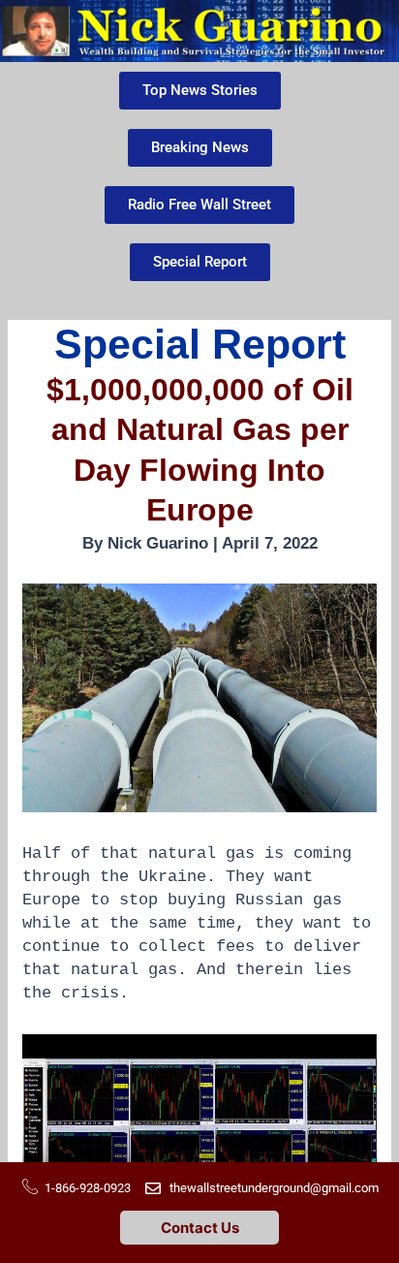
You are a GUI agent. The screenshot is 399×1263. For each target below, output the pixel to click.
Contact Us (200, 1227)
